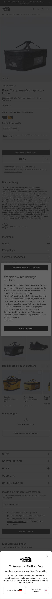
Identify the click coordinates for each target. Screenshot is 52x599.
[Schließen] (47, 556)
